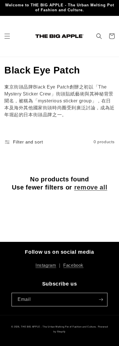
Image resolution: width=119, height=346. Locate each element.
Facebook (73, 265)
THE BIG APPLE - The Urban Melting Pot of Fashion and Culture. (59, 326)
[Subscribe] (100, 299)
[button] (7, 36)
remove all (90, 187)
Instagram (46, 265)
